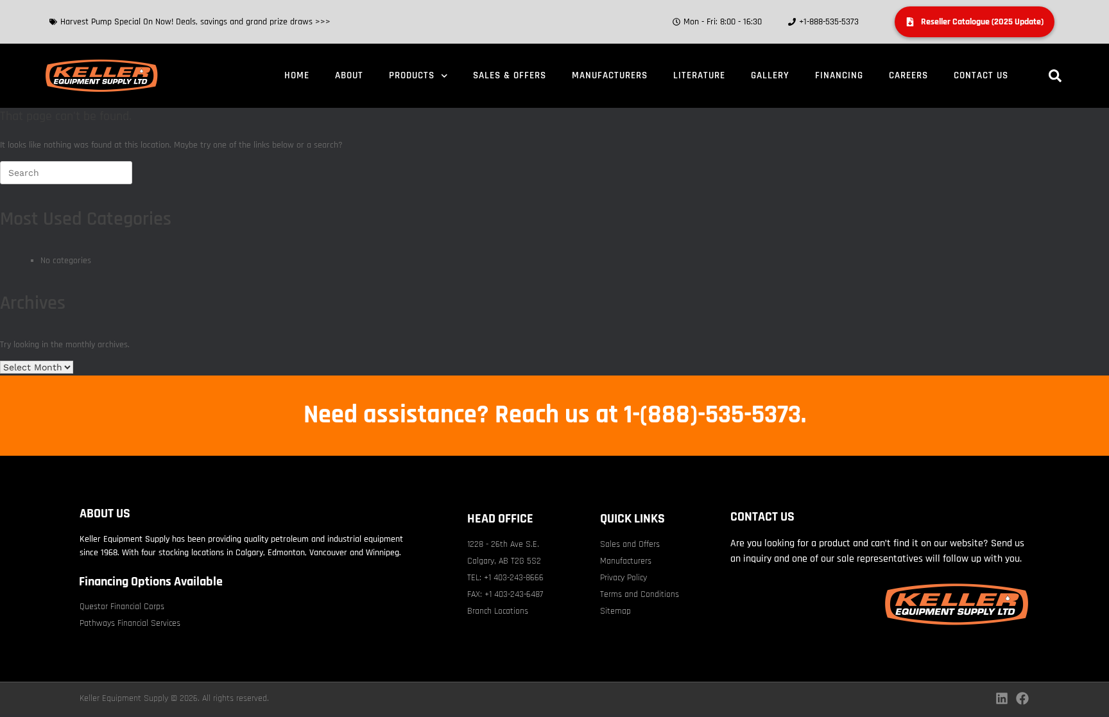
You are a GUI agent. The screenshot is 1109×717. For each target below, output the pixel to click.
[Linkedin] (1001, 698)
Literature (699, 75)
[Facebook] (1022, 698)
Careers (908, 75)
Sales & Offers (509, 75)
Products (411, 75)
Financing (839, 75)
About (349, 75)
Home (296, 75)
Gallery (770, 75)
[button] (1055, 76)
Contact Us (981, 75)
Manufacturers (610, 75)
